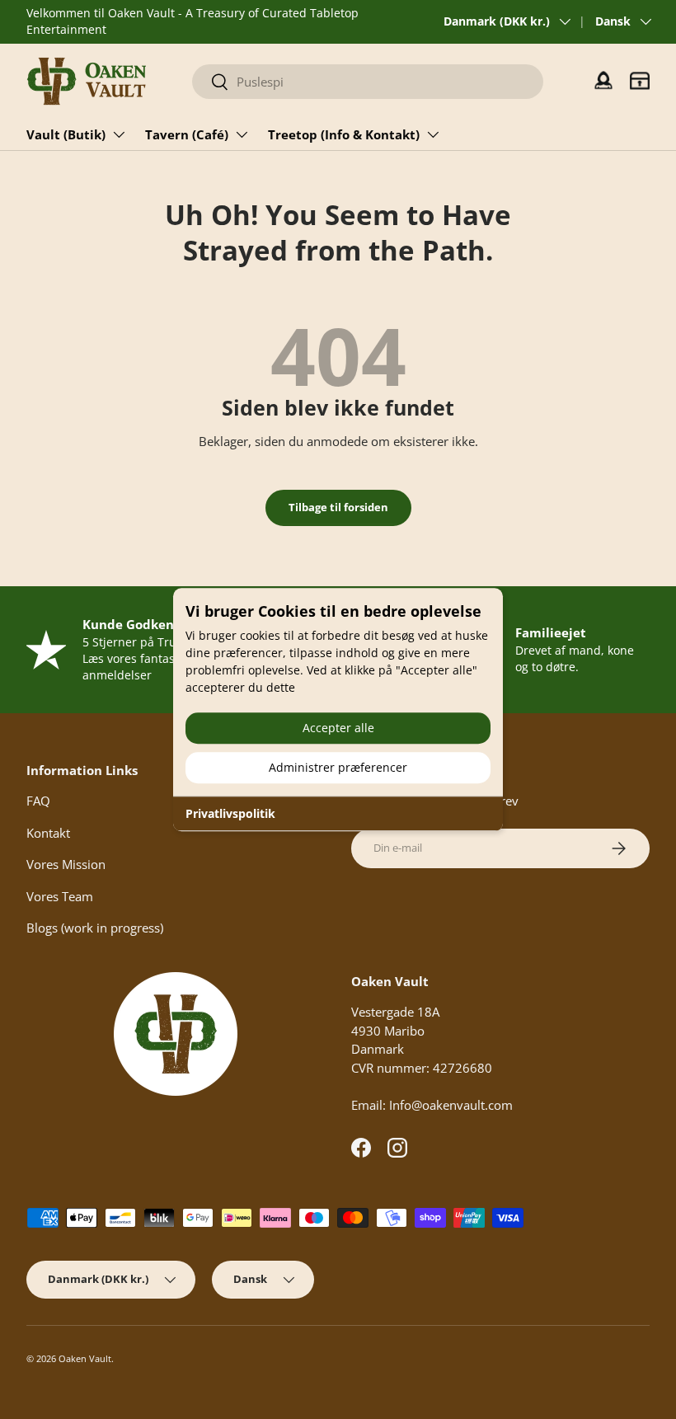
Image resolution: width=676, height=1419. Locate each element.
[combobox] (367, 81)
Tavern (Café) (186, 134)
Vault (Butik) (66, 134)
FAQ (38, 800)
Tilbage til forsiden (338, 507)
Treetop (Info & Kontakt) (344, 134)
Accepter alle (338, 727)
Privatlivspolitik (230, 813)
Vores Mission (66, 864)
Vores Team (59, 896)
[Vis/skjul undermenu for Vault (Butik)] (119, 134)
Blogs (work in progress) (94, 927)
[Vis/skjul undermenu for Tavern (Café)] (241, 134)
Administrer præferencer (338, 767)
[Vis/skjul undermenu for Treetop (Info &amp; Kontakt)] (433, 134)
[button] (640, 81)
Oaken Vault (85, 1358)
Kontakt (48, 833)
